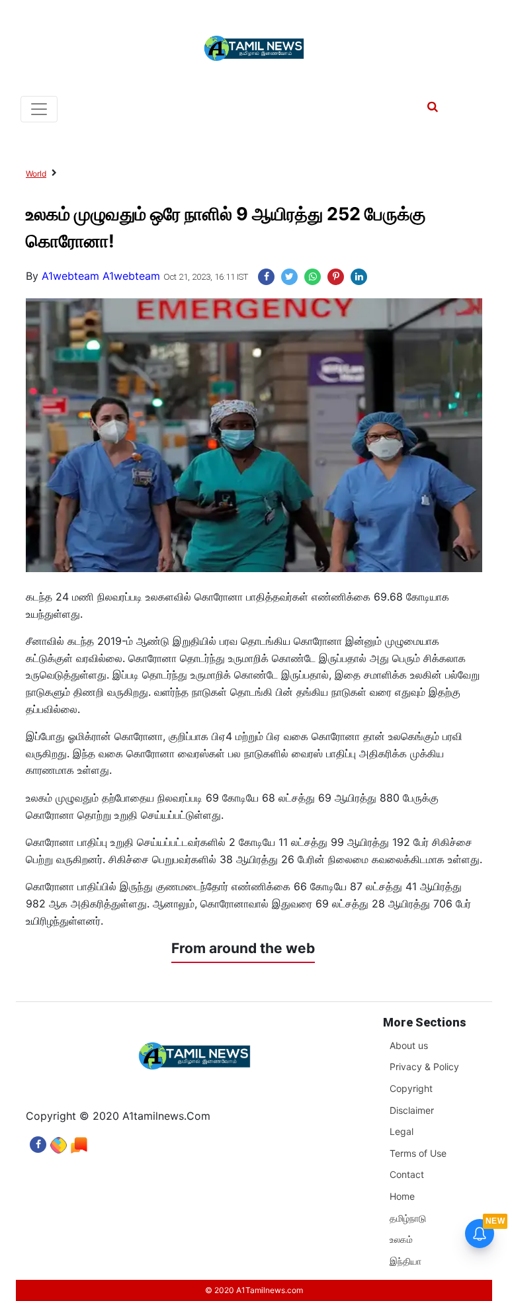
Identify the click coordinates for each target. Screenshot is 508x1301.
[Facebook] (38, 1141)
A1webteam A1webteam (101, 275)
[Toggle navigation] (39, 109)
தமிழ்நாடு (408, 1218)
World (36, 174)
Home (402, 1196)
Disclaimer (412, 1110)
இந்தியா (405, 1261)
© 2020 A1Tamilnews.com (254, 1290)
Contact (407, 1174)
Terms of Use (418, 1153)
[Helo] (79, 1141)
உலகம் (401, 1239)
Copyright (411, 1088)
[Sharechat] (58, 1141)
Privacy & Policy (424, 1066)
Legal (401, 1131)
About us (409, 1045)
